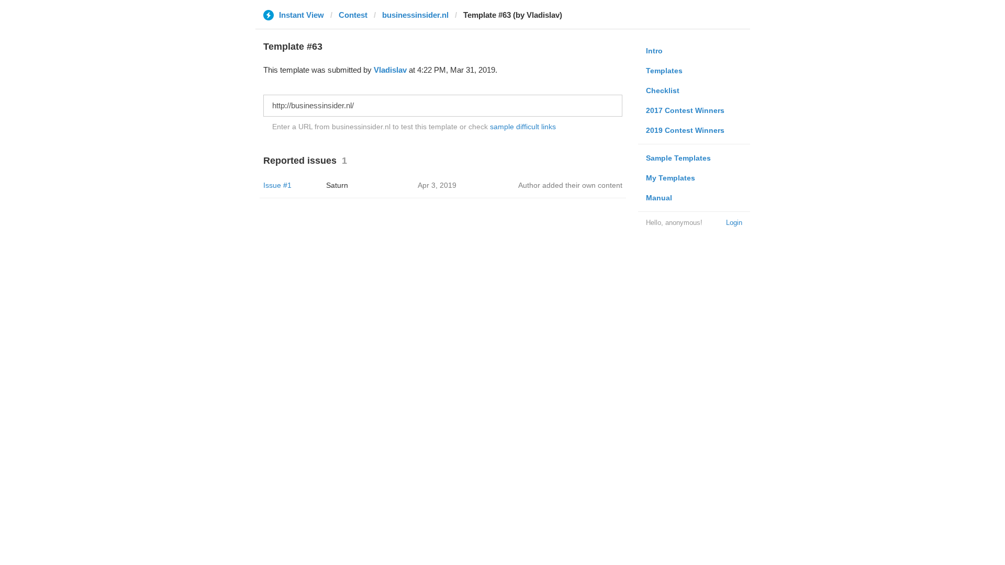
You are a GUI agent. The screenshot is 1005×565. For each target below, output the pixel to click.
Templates (664, 70)
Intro (654, 51)
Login (734, 223)
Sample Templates (678, 158)
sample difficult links (523, 126)
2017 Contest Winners (685, 110)
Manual (659, 198)
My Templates (670, 178)
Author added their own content (570, 185)
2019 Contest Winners (685, 130)
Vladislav (390, 69)
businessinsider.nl (415, 14)
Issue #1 (277, 185)
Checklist (662, 90)
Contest (353, 14)
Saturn (337, 185)
